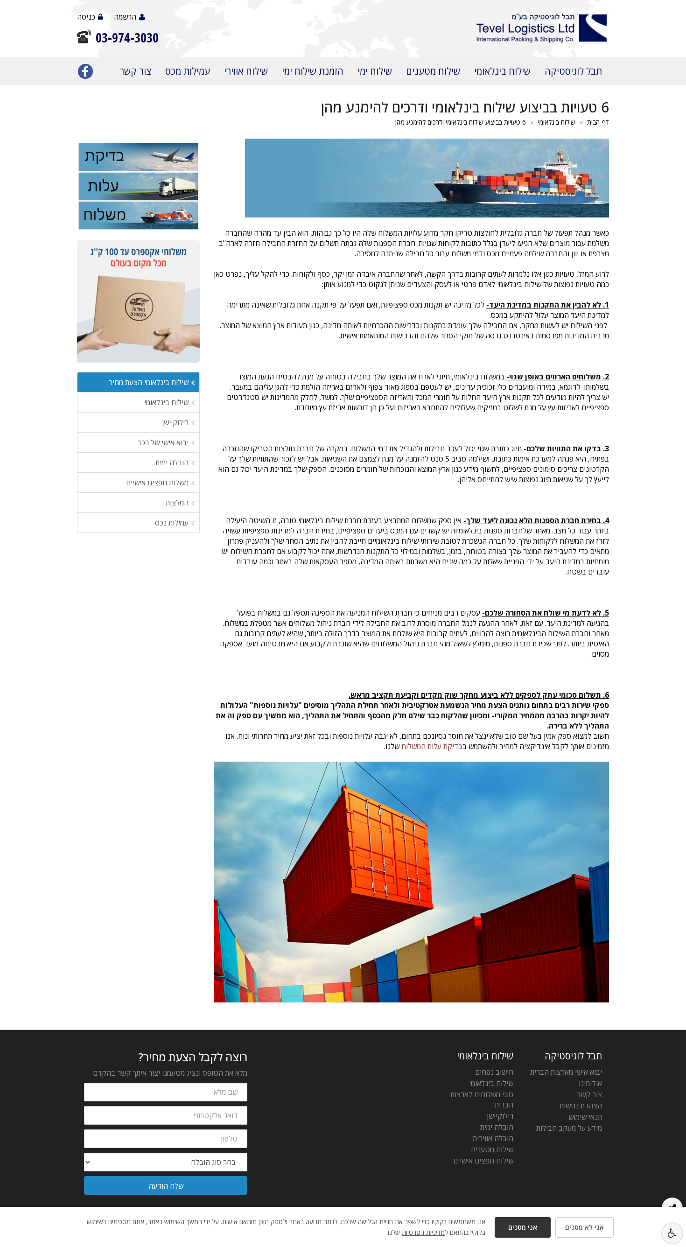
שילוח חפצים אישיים (483, 1161)
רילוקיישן (500, 1116)
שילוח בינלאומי (502, 71)
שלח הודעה (165, 1186)
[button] (672, 1233)
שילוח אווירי (246, 71)
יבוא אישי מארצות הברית (566, 1072)
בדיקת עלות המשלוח (431, 746)
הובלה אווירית (493, 1138)
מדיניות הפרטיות (423, 1232)
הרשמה (125, 17)
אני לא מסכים (584, 1227)
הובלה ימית (496, 1127)
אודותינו (590, 1083)
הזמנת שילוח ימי (312, 71)
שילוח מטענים (433, 71)
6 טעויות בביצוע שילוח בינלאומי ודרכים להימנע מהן (460, 122)
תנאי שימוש (585, 1117)
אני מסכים (522, 1227)
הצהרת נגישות (581, 1105)
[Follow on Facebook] (85, 73)
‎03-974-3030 (127, 37)
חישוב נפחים (494, 1072)
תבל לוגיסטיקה (573, 71)
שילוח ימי (374, 71)
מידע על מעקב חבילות (569, 1128)
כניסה (86, 17)
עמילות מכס (187, 71)
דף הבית (598, 122)
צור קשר (135, 71)
